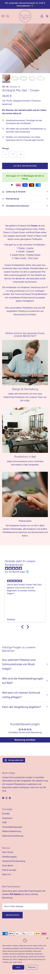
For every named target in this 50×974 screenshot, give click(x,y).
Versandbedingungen (12, 827)
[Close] (47, 937)
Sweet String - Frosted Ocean (26, 255)
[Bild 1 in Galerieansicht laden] (25, 48)
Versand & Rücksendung (13, 861)
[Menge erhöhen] (21, 154)
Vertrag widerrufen (15, 760)
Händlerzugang (9, 856)
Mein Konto (7, 852)
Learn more (17, 962)
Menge (5, 148)
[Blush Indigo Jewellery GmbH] (25, 16)
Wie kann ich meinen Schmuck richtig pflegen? (21, 695)
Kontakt (6, 813)
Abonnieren (12, 915)
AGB (4, 822)
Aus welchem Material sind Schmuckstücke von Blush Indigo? (18, 664)
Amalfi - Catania (26, 251)
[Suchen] (9, 16)
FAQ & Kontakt (9, 870)
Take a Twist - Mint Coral (26, 258)
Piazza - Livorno (26, 248)
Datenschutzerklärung (12, 836)
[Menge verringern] (5, 154)
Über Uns (6, 874)
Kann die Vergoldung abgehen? (21, 707)
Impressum (7, 818)
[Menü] (3, 16)
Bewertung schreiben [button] (25, 740)
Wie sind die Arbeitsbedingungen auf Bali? (22, 680)
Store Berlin (7, 865)
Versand (17, 100)
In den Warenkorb (25, 166)
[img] (26, 568)
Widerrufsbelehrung (11, 831)
